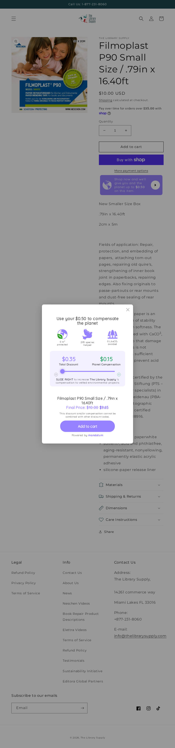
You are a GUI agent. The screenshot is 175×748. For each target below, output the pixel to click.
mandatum (95, 435)
